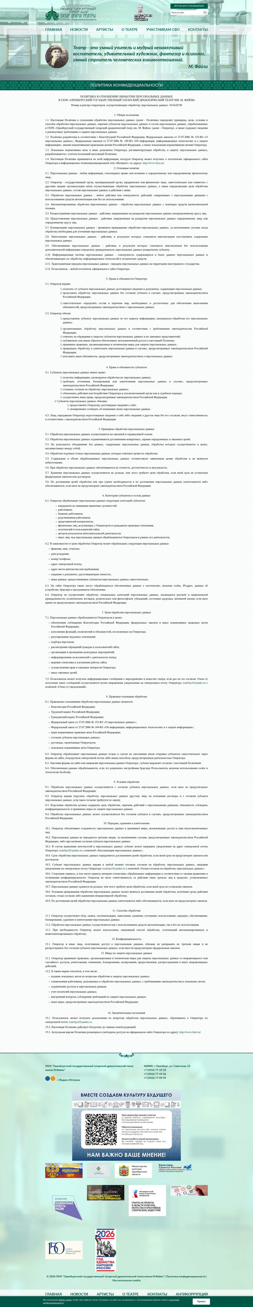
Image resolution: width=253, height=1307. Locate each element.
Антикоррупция (192, 1294)
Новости (79, 30)
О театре (130, 30)
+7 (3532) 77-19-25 (155, 1070)
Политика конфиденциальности (185, 1276)
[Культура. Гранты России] (175, 1168)
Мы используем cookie (126, 1280)
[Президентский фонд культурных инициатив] (147, 1200)
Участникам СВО (163, 30)
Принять (201, 1301)
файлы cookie (65, 1300)
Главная (53, 30)
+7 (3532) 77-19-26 (155, 1074)
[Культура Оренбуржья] (98, 1170)
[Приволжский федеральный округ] (64, 1170)
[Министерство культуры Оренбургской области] (133, 1170)
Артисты (104, 30)
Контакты (198, 30)
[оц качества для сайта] (189, 1190)
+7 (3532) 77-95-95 (155, 1078)
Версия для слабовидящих (189, 6)
